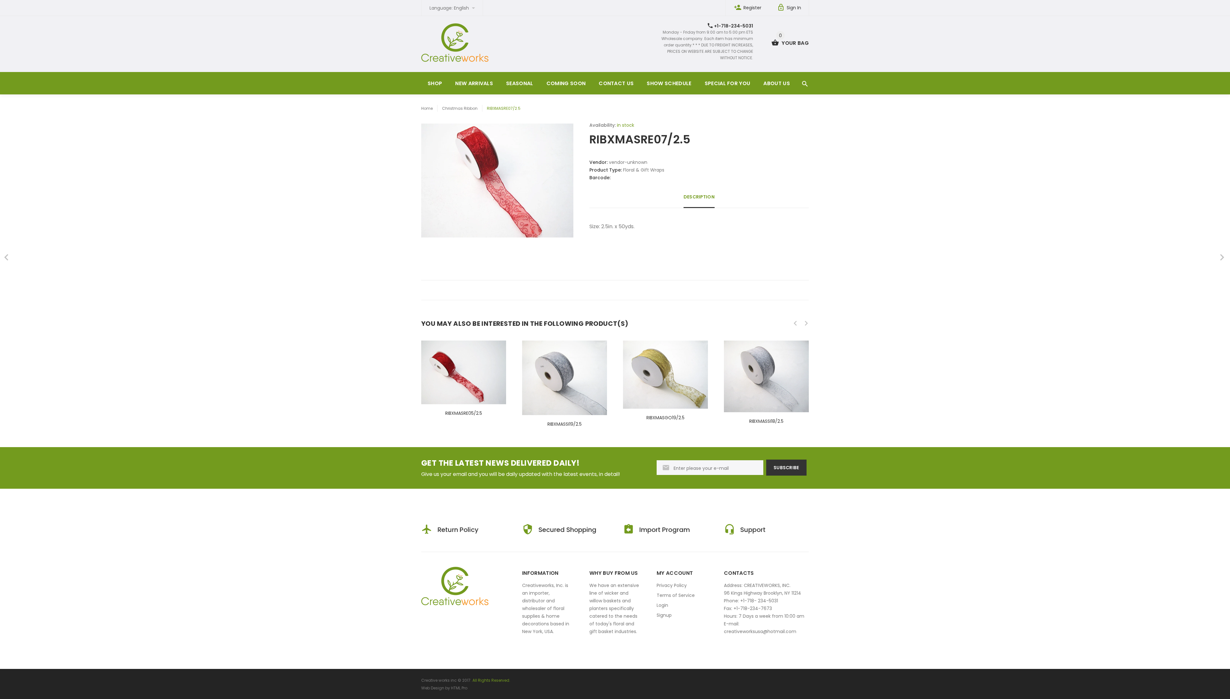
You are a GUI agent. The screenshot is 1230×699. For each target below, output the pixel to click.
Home (427, 108)
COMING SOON (566, 83)
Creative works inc (439, 680)
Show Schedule (669, 83)
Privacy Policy (672, 585)
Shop (435, 83)
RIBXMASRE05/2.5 (463, 413)
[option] (463, 372)
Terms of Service (676, 595)
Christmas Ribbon (460, 108)
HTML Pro (459, 688)
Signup (664, 615)
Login (662, 605)
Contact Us (616, 83)
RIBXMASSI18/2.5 (766, 421)
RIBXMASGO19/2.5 (665, 417)
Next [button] (806, 323)
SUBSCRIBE (786, 467)
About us (776, 83)
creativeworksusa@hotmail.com (760, 631)
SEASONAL (519, 83)
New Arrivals (474, 83)
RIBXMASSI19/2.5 (564, 424)
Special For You (727, 83)
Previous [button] (795, 323)
